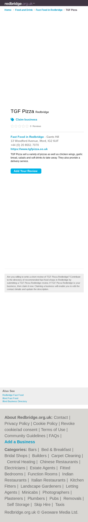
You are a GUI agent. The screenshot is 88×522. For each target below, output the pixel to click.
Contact (61, 417)
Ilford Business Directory (14, 401)
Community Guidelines (25, 435)
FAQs (54, 435)
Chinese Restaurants (59, 462)
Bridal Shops (17, 455)
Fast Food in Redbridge (27, 136)
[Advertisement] (44, 341)
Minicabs (30, 492)
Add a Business (20, 442)
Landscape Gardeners (41, 486)
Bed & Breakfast (56, 449)
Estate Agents (43, 468)
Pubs (55, 498)
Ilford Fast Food (10, 398)
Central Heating (21, 462)
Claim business (26, 119)
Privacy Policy (17, 423)
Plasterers (14, 498)
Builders (40, 455)
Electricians (15, 468)
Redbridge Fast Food (13, 395)
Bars (33, 449)
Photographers (57, 492)
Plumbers (37, 498)
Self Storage (19, 504)
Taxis (59, 504)
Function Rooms (43, 474)
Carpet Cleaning (66, 455)
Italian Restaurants (49, 480)
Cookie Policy (45, 423)
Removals (73, 498)
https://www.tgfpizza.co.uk (29, 149)
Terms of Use (53, 429)
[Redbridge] (35, 6)
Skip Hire (43, 504)
